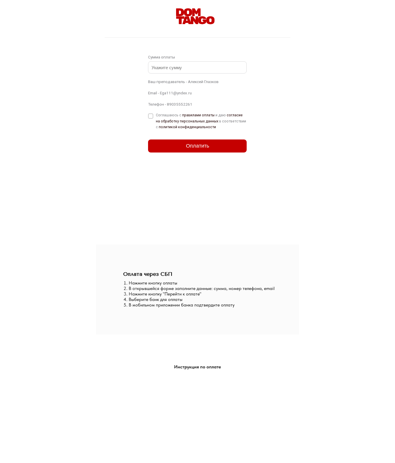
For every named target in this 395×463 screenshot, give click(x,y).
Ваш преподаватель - (183, 81)
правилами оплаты (198, 115)
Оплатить (197, 146)
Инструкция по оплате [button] (197, 367)
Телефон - (170, 104)
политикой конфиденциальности (187, 127)
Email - (170, 93)
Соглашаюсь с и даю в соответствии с (201, 121)
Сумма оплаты (161, 57)
